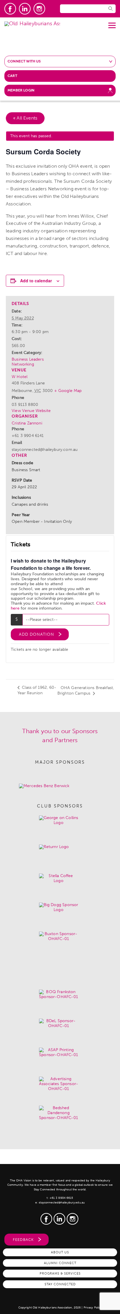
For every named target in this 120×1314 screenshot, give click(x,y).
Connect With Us (24, 61)
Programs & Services (60, 1273)
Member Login (21, 90)
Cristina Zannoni (27, 423)
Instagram (39, 9)
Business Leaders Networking (28, 362)
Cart (12, 76)
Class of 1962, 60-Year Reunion (36, 690)
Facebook (10, 9)
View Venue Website (31, 410)
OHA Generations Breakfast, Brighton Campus (85, 690)
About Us (60, 1252)
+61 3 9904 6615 (61, 1198)
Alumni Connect (60, 1263)
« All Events (25, 118)
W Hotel (19, 376)
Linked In (25, 9)
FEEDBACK (23, 1239)
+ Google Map (68, 390)
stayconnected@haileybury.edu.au (62, 1202)
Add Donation (36, 634)
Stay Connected (60, 1284)
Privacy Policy (93, 1307)
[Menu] (112, 23)
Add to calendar (36, 280)
